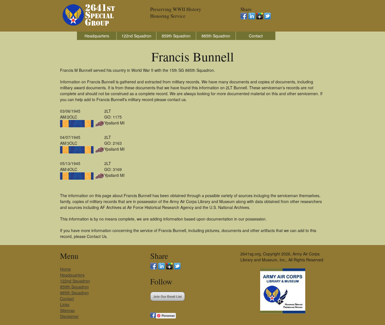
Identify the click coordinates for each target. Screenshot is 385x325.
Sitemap (67, 310)
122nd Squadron (136, 36)
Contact (256, 36)
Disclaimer (69, 316)
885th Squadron (216, 36)
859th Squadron (176, 36)
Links (64, 304)
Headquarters (97, 36)
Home (65, 269)
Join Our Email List (167, 296)
